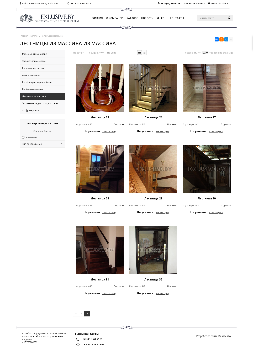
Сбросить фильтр (42, 131)
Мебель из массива (33, 89)
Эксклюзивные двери (34, 60)
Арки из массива (31, 75)
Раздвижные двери (33, 68)
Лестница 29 (153, 198)
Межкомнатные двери (34, 53)
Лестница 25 (100, 117)
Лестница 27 (207, 117)
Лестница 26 (153, 117)
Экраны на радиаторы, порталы (40, 103)
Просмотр (100, 139)
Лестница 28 (100, 198)
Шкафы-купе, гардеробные (37, 82)
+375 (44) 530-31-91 (171, 3)
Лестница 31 (100, 279)
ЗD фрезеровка (30, 110)
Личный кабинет (220, 3)
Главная (97, 18)
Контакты (177, 18)
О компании (114, 18)
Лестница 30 (207, 198)
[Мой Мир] (226, 39)
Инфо (161, 18)
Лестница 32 (153, 279)
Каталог (132, 18)
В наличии (31, 137)
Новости (147, 18)
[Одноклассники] (221, 39)
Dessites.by (224, 336)
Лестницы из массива (34, 96)
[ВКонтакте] (217, 39)
